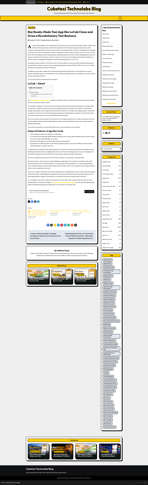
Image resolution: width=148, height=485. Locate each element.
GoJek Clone (106, 38)
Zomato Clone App (107, 247)
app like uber (107, 263)
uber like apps (108, 419)
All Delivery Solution (108, 75)
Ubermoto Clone (107, 239)
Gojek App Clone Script (109, 99)
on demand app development (108, 336)
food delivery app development (108, 271)
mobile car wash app (109, 328)
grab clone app (108, 310)
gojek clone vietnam (109, 306)
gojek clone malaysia (109, 295)
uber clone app (108, 401)
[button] (74, 482)
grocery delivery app (109, 317)
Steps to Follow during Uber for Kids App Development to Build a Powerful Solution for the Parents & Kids (45, 236)
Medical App (105, 211)
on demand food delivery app (111, 348)
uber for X (105, 235)
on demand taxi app (109, 365)
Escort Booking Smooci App (110, 50)
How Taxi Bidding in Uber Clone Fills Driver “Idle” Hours (61, 279)
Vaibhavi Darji (63, 250)
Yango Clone (106, 243)
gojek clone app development (108, 287)
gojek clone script (109, 303)
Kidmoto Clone (106, 198)
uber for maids (108, 416)
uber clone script (108, 409)
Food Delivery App (107, 174)
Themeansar (87, 478)
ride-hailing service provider (40, 100)
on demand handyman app (111, 358)
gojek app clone (108, 276)
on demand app (108, 332)
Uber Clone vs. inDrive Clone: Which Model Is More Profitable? (37, 279)
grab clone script (108, 313)
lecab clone (55, 40)
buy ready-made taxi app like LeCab (64, 182)
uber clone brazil (108, 405)
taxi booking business (110, 380)
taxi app (104, 223)
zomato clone (107, 423)
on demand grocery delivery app (109, 353)
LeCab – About (34, 92)
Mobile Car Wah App (108, 54)
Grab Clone (105, 42)
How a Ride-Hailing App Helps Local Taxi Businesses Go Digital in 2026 (111, 118)
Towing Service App (108, 83)
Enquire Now (111, 103)
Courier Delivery (107, 58)
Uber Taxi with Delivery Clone (111, 70)
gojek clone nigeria (109, 299)
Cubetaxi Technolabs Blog (74, 9)
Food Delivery (106, 66)
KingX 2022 (107, 324)
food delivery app (108, 267)
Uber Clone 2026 (107, 231)
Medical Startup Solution (109, 91)
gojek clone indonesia (110, 292)
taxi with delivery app (110, 387)
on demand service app (110, 362)
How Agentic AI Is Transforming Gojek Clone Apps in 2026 (108, 455)
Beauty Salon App (107, 46)
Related (34, 96)
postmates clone (107, 219)
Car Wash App (106, 166)
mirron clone (106, 215)
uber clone (31, 27)
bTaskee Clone (106, 162)
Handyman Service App (109, 79)
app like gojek (108, 260)
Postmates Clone (107, 62)
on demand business (109, 340)
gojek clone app (108, 283)
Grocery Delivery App (108, 186)
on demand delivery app (110, 344)
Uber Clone (105, 34)
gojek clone (105, 178)
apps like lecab (47, 40)
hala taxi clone (106, 190)
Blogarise (78, 478)
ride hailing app (108, 369)
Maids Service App (107, 87)
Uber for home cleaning (110, 412)
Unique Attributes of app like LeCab (42, 94)
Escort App (105, 170)
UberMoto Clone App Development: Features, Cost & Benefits (62, 455)
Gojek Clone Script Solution (110, 95)
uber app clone (108, 394)
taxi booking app (108, 376)
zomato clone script (109, 427)
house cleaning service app (111, 321)
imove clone (105, 194)
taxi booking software (110, 383)
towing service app (109, 390)
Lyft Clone (105, 207)
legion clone (106, 202)
